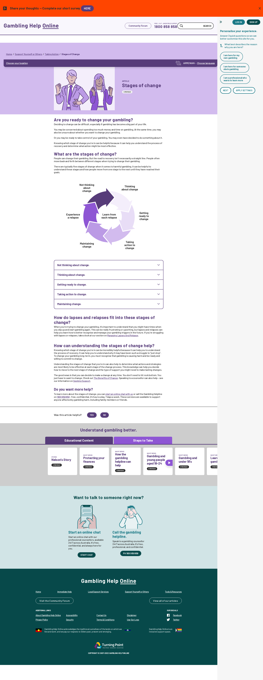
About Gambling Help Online (48, 615)
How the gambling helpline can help (123, 459)
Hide (221, 22)
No (104, 415)
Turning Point (109, 645)
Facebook (177, 615)
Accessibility (72, 615)
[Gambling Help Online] (64, 25)
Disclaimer (132, 615)
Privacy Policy (42, 619)
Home (9, 54)
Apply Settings (244, 90)
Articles (173, 600)
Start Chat (87, 555)
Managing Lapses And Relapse (122, 335)
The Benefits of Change (106, 377)
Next (225, 90)
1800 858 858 (165, 26)
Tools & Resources (173, 591)
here (87, 8)
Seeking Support (81, 380)
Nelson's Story (61, 459)
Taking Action (52, 54)
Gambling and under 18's (188, 459)
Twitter (176, 619)
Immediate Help (64, 591)
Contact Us (101, 615)
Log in (238, 22)
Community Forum (138, 25)
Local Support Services (98, 591)
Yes (92, 415)
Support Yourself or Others (28, 54)
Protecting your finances (93, 459)
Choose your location (17, 63)
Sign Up (253, 22)
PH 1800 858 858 (130, 553)
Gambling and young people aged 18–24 (156, 459)
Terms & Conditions (105, 619)
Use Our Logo (133, 619)
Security (70, 619)
